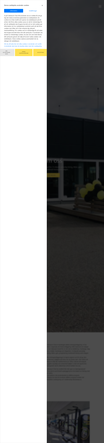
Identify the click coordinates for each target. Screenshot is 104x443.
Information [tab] (13, 11)
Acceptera (40, 52)
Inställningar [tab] (33, 11)
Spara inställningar (23, 52)
